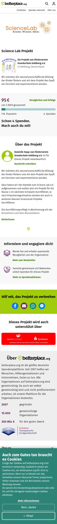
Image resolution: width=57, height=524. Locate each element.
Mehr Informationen (28, 500)
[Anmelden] (54, 3)
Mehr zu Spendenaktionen (27, 277)
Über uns (52, 10)
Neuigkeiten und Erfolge (43, 100)
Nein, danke (28, 507)
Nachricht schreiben (25, 163)
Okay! (29, 515)
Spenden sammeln (36, 10)
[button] (15, 306)
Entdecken (21, 10)
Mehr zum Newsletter (24, 260)
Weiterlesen (7, 219)
